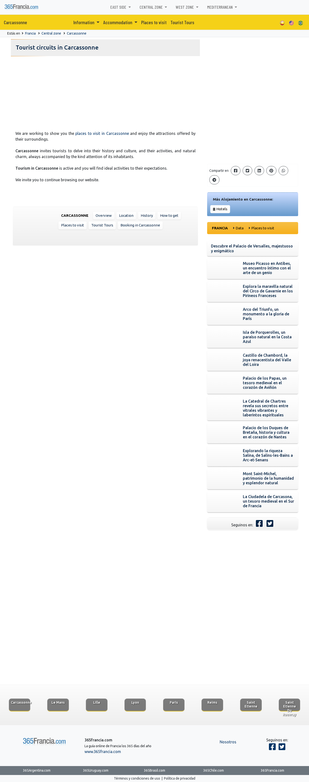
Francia (30, 33)
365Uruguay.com (95, 770)
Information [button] (84, 22)
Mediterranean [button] (220, 7)
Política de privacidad (179, 778)
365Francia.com (272, 770)
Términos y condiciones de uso (137, 778)
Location (126, 215)
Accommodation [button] (118, 22)
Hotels (221, 209)
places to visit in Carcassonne (102, 133)
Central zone (51, 33)
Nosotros (228, 742)
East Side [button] (118, 7)
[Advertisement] (105, 92)
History (147, 215)
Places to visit (154, 22)
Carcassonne (15, 22)
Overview (104, 215)
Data (240, 228)
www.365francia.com (102, 751)
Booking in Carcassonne (140, 225)
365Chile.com (213, 770)
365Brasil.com (154, 770)
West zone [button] (185, 7)
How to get (169, 215)
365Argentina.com (36, 770)
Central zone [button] (152, 7)
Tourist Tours (182, 22)
